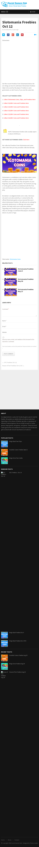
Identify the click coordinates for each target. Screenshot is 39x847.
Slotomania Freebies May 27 (26, 290)
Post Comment (8, 354)
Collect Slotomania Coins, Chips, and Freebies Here (19, 99)
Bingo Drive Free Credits (16, 458)
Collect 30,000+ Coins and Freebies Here (16, 103)
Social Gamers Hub (16, 843)
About (9, 840)
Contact (16, 840)
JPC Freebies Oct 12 (10, 362)
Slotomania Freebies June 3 (26, 270)
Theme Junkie (34, 843)
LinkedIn (17, 34)
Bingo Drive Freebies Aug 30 (17, 664)
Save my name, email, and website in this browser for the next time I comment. (18, 340)
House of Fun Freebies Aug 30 (17, 672)
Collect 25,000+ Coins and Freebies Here (16, 107)
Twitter (3, 34)
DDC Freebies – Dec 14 (15, 472)
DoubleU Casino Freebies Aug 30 (18, 655)
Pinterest (22, 34)
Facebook (8, 34)
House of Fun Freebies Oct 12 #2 (12, 366)
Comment (5, 309)
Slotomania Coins (15, 259)
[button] (4, 12)
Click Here (26, 140)
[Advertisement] (19, 63)
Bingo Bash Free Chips (15, 441)
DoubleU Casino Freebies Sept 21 (18, 450)
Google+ (13, 34)
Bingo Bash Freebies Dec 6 (16, 632)
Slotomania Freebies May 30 (26, 280)
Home (3, 840)
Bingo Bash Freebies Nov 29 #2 (17, 641)
